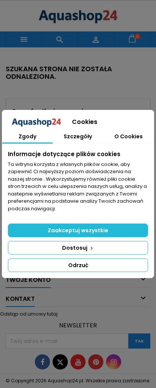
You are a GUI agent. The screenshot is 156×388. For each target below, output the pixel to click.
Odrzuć (78, 265)
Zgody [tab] (27, 136)
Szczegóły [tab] (78, 136)
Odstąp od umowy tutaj (29, 314)
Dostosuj (75, 248)
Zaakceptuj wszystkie (78, 230)
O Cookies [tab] (128, 136)
